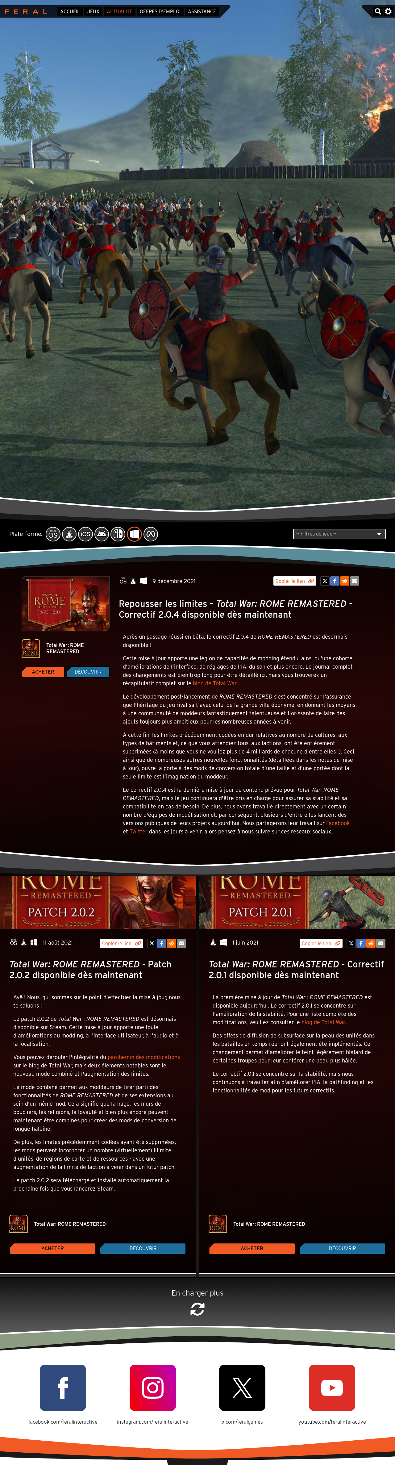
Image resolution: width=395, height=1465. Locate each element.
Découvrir (88, 672)
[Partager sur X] (325, 581)
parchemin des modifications (144, 1057)
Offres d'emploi (160, 12)
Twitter (139, 831)
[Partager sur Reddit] (345, 581)
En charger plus (197, 1292)
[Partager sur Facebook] (335, 581)
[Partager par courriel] (355, 581)
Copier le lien (291, 581)
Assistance (202, 12)
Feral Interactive (24, 11)
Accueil (70, 12)
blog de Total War (214, 683)
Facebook (338, 823)
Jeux (93, 12)
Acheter (43, 672)
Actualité (119, 12)
